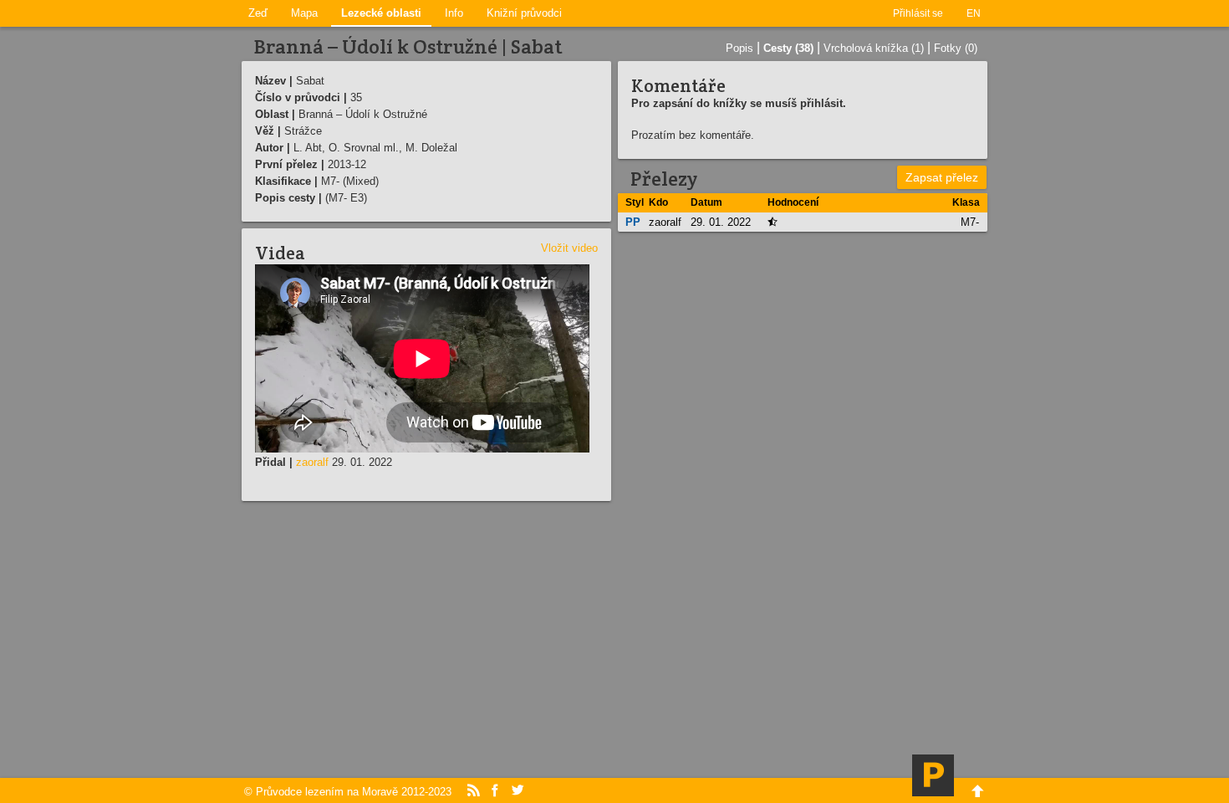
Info (454, 13)
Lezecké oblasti (381, 13)
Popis (739, 48)
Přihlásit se (918, 13)
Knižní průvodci (524, 13)
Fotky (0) (955, 48)
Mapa (304, 13)
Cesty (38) (788, 48)
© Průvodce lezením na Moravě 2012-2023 (347, 791)
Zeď (258, 13)
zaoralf (312, 462)
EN (973, 13)
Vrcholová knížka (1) (874, 48)
